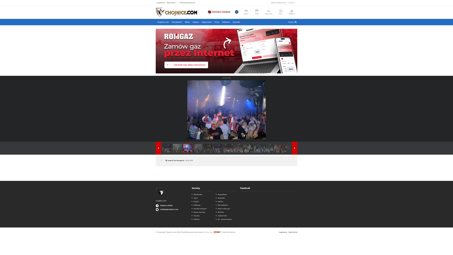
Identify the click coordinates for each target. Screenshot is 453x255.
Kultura (220, 201)
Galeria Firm (222, 216)
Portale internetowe (228, 232)
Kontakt (236, 22)
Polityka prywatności (187, 3)
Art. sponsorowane (225, 219)
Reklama (226, 22)
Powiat (196, 201)
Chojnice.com (163, 22)
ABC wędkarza (223, 205)
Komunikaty (222, 194)
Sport (196, 198)
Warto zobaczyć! (224, 209)
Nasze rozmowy (199, 212)
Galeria (196, 22)
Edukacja (197, 205)
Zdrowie (196, 216)
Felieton (197, 219)
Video (187, 22)
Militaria (221, 212)
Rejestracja (171, 3)
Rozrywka (221, 198)
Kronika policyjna (200, 209)
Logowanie (161, 3)
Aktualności (198, 194)
